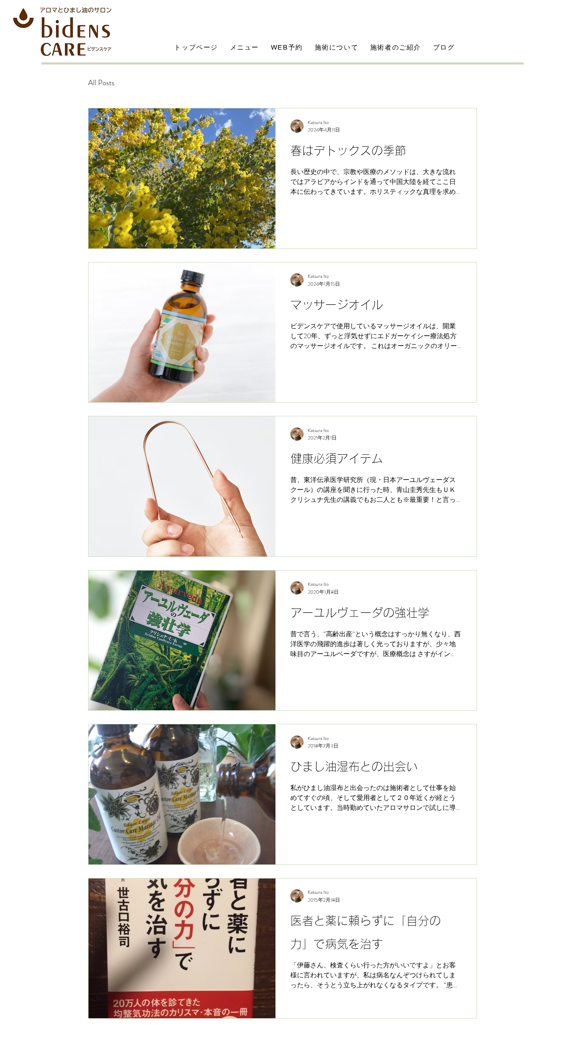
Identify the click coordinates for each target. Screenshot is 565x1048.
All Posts (101, 83)
